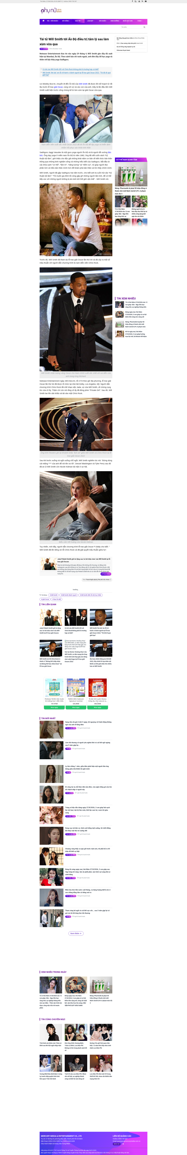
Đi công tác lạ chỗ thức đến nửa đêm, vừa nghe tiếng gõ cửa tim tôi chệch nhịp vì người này (88, 788)
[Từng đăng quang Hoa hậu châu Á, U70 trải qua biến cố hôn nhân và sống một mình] (139, 224)
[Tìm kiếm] (144, 27)
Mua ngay (54, 707)
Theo (96, 579)
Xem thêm (106, 574)
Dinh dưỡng (115, 21)
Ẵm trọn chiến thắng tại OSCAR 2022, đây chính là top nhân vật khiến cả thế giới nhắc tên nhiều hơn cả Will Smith (101, 662)
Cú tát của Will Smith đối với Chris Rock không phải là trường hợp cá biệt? (71, 69)
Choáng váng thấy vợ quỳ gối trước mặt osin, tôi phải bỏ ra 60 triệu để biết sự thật (87, 850)
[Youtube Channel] (140, 1)
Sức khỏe (102, 21)
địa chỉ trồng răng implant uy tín (126, 47)
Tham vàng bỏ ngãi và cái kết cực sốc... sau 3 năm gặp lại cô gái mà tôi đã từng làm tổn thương (87, 912)
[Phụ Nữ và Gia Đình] (52, 11)
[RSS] (143, 1)
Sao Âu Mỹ (57, 599)
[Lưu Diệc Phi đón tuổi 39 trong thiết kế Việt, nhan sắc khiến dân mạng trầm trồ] (101, 1063)
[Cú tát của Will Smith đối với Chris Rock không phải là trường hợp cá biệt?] (76, 617)
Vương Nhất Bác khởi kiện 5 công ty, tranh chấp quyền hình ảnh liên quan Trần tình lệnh (51, 1076)
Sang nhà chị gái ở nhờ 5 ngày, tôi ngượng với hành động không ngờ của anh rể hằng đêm (88, 723)
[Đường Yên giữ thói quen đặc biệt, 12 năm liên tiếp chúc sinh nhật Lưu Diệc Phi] (101, 1032)
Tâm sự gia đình (70, 728)
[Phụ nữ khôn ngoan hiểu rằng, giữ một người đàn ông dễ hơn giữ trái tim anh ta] (123, 224)
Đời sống (65, 21)
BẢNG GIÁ (117, 1144)
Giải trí (78, 21)
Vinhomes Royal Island (123, 50)
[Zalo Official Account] (136, 1)
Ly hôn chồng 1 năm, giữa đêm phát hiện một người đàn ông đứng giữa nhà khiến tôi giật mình (87, 767)
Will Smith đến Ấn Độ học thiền (91, 595)
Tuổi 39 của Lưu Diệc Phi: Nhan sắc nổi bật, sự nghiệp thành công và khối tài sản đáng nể (75, 1076)
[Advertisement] (104, 11)
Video (139, 21)
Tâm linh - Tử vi (70, 816)
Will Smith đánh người (69, 595)
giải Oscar (58, 87)
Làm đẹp (90, 21)
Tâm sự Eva (69, 793)
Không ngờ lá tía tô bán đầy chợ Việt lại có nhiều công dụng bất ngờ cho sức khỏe (139, 212)
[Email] (146, 1)
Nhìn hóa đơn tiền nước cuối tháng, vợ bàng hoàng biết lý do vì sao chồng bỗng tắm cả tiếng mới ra (87, 891)
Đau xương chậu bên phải (128, 43)
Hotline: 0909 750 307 (70, 1)
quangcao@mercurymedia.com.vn (128, 1141)
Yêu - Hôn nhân (52, 21)
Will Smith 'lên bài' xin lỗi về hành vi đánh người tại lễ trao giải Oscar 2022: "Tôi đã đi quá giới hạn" (77, 74)
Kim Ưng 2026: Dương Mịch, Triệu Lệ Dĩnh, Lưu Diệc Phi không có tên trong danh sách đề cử (76, 1046)
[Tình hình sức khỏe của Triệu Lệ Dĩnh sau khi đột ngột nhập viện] (51, 1032)
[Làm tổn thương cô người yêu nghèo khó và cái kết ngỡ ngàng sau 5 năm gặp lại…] (51, 750)
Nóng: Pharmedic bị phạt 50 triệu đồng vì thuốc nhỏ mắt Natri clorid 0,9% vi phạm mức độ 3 (101, 999)
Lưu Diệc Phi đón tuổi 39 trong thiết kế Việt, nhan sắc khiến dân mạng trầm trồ (101, 1076)
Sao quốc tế (43, 49)
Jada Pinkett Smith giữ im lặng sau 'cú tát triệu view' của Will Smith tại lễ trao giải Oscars (83, 560)
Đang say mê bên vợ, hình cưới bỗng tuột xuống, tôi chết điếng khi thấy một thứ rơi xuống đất (88, 829)
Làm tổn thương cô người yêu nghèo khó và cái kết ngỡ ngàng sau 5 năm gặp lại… (87, 744)
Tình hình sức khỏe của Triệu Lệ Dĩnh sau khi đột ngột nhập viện (50, 1044)
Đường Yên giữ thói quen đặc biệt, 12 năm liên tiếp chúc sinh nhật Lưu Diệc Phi (100, 1045)
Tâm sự (68, 748)
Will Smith (83, 84)
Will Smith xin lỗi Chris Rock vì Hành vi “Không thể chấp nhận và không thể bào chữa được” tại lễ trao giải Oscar (51, 662)
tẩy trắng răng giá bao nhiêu (125, 38)
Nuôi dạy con (127, 21)
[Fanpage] (133, 1)
